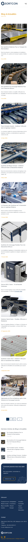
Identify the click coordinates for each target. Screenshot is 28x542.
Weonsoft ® (12, 538)
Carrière (3, 507)
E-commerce (13, 503)
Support (20, 505)
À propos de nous (5, 501)
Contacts (20, 507)
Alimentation (21, 510)
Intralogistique (13, 501)
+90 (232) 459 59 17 (11, 525)
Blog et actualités (5, 505)
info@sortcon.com (9, 527)
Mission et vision (5, 503)
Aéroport (12, 505)
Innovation (20, 501)
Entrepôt (12, 507)
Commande (21, 503)
